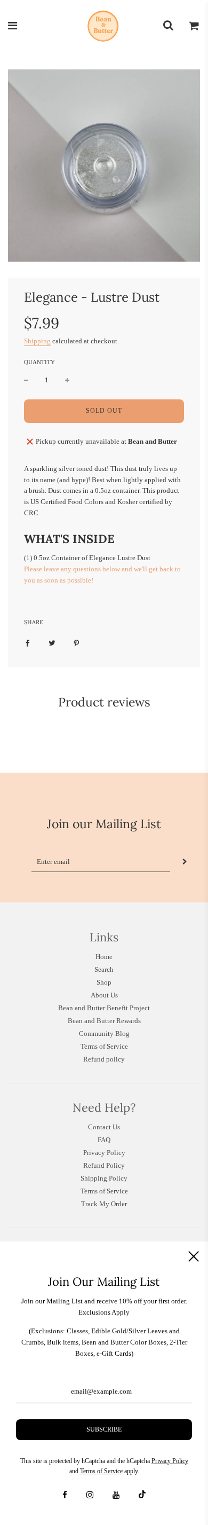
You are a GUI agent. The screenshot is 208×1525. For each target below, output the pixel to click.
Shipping (37, 341)
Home (104, 957)
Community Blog (104, 1033)
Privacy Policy (104, 1153)
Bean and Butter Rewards (104, 1021)
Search (104, 969)
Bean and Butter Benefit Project (104, 1008)
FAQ (104, 1140)
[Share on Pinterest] (76, 643)
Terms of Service (104, 1046)
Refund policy (104, 1059)
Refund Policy (104, 1165)
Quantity (39, 362)
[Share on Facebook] (27, 643)
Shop (104, 982)
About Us (104, 995)
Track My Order (104, 1204)
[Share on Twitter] (52, 643)
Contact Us (104, 1127)
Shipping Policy (104, 1178)
